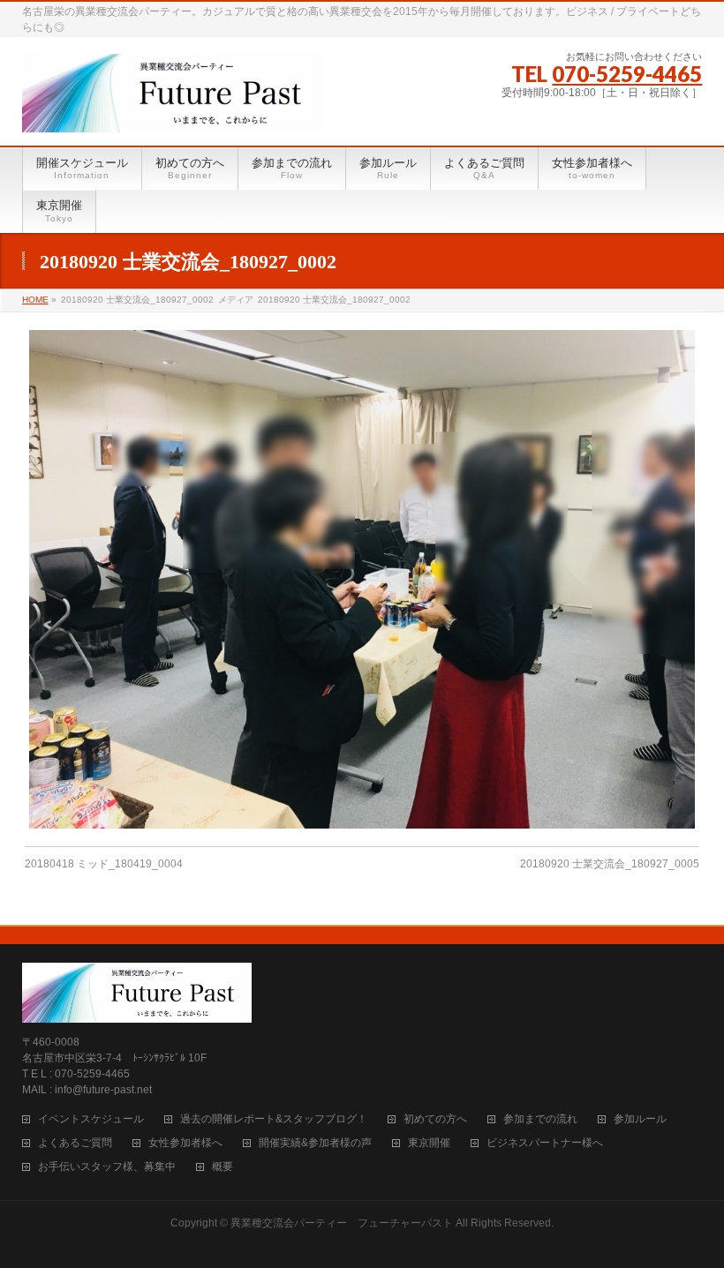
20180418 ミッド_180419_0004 (104, 864)
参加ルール (640, 1119)
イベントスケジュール (91, 1119)
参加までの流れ (540, 1119)
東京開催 (429, 1143)
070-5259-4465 (627, 73)
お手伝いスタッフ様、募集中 (107, 1167)
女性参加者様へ (185, 1143)
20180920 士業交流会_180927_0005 (609, 864)
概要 (222, 1167)
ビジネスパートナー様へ (544, 1143)
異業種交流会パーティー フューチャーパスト (341, 1223)
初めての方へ (435, 1119)
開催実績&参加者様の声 (315, 1143)
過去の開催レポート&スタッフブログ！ (273, 1119)
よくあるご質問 (75, 1143)
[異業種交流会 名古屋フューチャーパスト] (173, 112)
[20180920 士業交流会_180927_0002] (361, 579)
